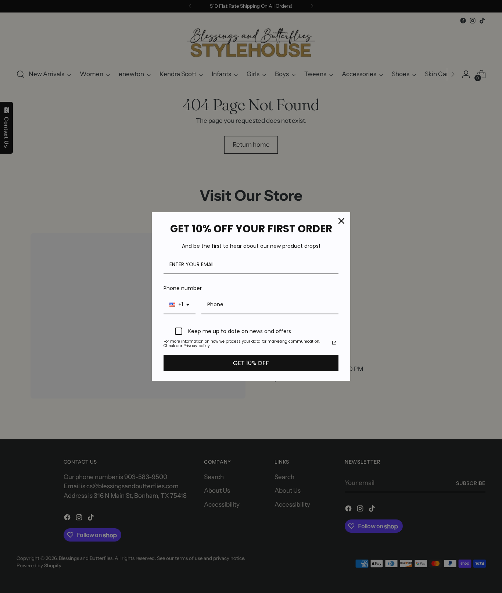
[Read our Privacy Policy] (334, 342)
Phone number (183, 288)
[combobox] (180, 305)
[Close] (341, 221)
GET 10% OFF (251, 363)
